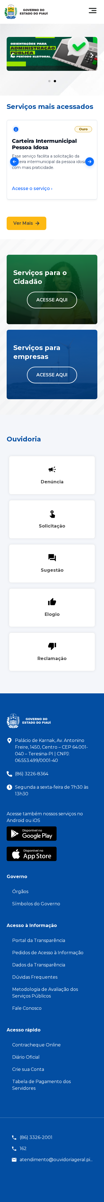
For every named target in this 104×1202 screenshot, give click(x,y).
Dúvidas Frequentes (34, 977)
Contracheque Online (36, 1045)
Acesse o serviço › (32, 188)
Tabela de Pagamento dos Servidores (41, 1085)
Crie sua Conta (28, 1069)
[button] (12, 55)
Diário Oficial (26, 1057)
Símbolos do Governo (36, 903)
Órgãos (20, 891)
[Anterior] (14, 161)
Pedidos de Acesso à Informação (47, 952)
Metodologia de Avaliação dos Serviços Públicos (45, 993)
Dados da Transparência (38, 965)
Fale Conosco (27, 1008)
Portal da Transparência (38, 940)
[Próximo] (89, 161)
